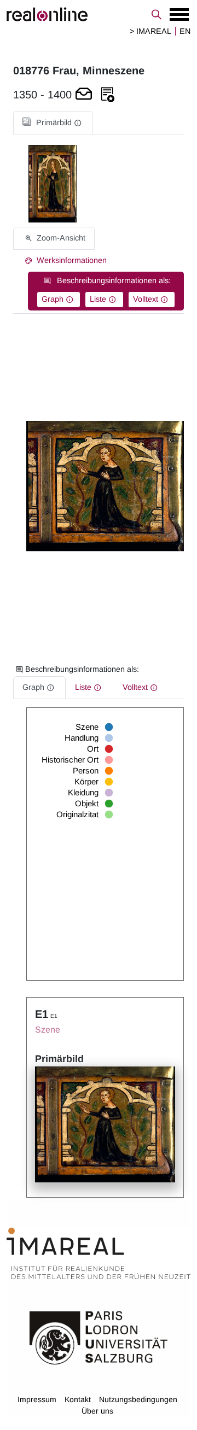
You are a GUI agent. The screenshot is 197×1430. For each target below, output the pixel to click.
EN (184, 31)
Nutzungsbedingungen (138, 1399)
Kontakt (78, 1399)
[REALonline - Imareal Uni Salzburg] (98, 14)
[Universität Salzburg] (98, 1337)
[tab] (53, 122)
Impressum (37, 1399)
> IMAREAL (150, 31)
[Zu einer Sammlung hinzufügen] (108, 95)
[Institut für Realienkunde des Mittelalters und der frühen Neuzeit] (98, 1254)
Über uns (97, 1410)
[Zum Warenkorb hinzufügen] (84, 95)
